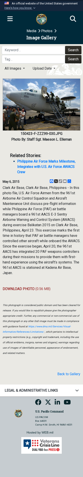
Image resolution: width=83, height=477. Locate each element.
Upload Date (43, 68)
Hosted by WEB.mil (40, 432)
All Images (13, 68)
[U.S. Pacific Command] (18, 413)
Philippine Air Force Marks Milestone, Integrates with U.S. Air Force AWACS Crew (46, 166)
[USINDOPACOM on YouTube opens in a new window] (67, 403)
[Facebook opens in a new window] (38, 403)
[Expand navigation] (10, 19)
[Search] (73, 19)
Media (32, 31)
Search (73, 50)
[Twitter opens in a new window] (48, 403)
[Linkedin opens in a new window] (57, 403)
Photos (47, 31)
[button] (20, 8)
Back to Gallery (68, 374)
